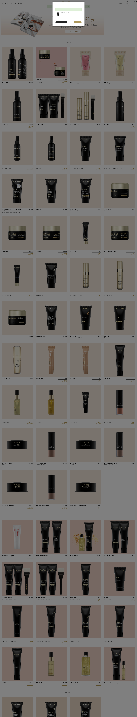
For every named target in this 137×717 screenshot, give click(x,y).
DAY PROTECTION (65, 12)
